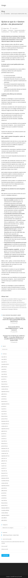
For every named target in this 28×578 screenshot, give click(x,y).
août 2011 (3, 458)
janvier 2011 (3, 475)
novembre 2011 (4, 451)
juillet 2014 (3, 394)
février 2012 (3, 443)
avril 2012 (3, 438)
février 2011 (3, 473)
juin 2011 (3, 463)
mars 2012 (3, 441)
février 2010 (3, 503)
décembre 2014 (4, 386)
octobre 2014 (4, 389)
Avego (3, 5)
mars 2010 (3, 500)
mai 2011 (3, 465)
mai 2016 (3, 369)
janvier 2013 (3, 418)
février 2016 (3, 376)
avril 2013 (3, 411)
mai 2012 (3, 436)
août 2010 (3, 488)
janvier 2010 (3, 505)
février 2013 (3, 416)
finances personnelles (20, 30)
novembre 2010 (4, 480)
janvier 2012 (3, 446)
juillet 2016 (3, 366)
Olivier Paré (6, 28)
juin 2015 (3, 379)
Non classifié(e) (14, 31)
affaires (5, 30)
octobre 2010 (4, 483)
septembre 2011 (4, 455)
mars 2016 (3, 374)
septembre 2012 (4, 428)
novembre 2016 (4, 364)
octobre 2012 (4, 426)
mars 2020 (3, 359)
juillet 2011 (3, 460)
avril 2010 (3, 498)
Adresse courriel (4, 549)
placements (22, 31)
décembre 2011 (4, 448)
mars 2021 (3, 357)
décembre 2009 (4, 508)
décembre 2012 (4, 421)
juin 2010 (3, 493)
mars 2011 (3, 470)
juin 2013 (3, 406)
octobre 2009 (4, 512)
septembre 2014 (4, 391)
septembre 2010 (4, 485)
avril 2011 (3, 468)
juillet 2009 (3, 520)
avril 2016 (3, 371)
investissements (5, 31)
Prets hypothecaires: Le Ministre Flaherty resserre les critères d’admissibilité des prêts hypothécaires (14, 319)
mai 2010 (3, 495)
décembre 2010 (4, 478)
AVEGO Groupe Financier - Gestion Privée (11, 535)
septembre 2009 (4, 515)
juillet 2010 (3, 490)
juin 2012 (3, 433)
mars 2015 (3, 381)
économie (10, 30)
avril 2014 (3, 399)
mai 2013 (3, 408)
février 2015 (3, 384)
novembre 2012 (4, 423)
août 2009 (3, 517)
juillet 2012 (3, 431)
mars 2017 (3, 361)
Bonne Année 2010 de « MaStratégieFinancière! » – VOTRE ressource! (14, 328)
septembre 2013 (4, 404)
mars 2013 (3, 413)
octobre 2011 (4, 453)
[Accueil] (1, 13)
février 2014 (3, 401)
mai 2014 (3, 396)
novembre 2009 (4, 510)
